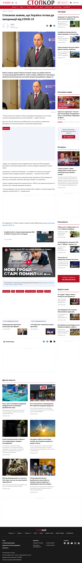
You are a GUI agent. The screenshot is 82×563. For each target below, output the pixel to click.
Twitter (10, 284)
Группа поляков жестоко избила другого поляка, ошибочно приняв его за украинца (68, 49)
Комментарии (10, 342)
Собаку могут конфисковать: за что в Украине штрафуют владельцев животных (68, 229)
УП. (53, 77)
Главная (5, 11)
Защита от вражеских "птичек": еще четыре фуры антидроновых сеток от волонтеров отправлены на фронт (69, 115)
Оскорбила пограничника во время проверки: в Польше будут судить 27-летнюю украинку (69, 34)
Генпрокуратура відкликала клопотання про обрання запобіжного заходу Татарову (12, 327)
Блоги (36, 7)
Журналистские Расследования (11, 545)
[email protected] (17, 560)
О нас (3, 540)
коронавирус (20, 291)
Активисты (5, 548)
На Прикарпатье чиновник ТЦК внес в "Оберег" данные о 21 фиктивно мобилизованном (68, 244)
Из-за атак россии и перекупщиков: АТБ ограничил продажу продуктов (42, 405)
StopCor (12, 24)
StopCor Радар (57, 7)
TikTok (20, 284)
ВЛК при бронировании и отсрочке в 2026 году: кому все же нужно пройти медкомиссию (14, 480)
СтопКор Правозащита (8, 543)
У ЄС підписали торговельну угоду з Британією (42, 326)
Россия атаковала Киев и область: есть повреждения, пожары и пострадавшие (13, 441)
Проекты (14, 7)
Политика (10, 11)
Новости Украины (30, 291)
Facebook (50, 283)
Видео (21, 7)
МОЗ (13, 291)
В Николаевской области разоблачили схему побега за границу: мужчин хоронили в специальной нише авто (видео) (40, 481)
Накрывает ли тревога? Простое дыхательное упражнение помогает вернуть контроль (68, 19)
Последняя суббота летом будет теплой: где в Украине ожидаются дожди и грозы (41, 441)
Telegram (45, 283)
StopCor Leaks (48, 7)
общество (40, 291)
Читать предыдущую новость (10, 321)
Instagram (15, 284)
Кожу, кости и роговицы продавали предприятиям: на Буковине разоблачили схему (14, 406)
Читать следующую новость (38, 321)
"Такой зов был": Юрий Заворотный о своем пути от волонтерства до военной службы (67, 171)
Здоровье (47, 291)
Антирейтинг (66, 7)
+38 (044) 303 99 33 (69, 280)
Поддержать (64, 2)
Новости (29, 7)
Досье (41, 7)
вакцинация (6, 291)
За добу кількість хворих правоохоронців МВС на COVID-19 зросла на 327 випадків (19, 233)
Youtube (6, 284)
